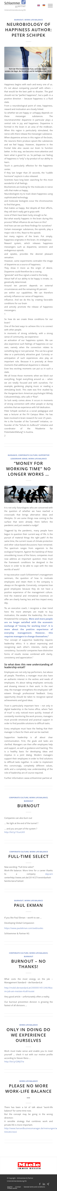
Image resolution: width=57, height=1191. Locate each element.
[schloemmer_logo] (23, 5)
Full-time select (28, 856)
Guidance (12, 455)
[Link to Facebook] (40, 1185)
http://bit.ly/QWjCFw (14, 1061)
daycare (49, 873)
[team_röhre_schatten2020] (28, 494)
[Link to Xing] (48, 1185)
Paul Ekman (28, 905)
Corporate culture (27, 455)
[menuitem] (49, 5)
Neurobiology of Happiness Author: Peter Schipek (28, 29)
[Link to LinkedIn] (44, 1185)
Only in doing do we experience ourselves (28, 1035)
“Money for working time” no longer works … (28, 468)
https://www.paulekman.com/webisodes (23, 928)
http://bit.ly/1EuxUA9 (14, 832)
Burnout (19, 19)
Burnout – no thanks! (28, 963)
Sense (24, 458)
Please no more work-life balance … (28, 1091)
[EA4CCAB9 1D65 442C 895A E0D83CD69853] (28, 63)
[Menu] (49, 5)
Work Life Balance (33, 19)
